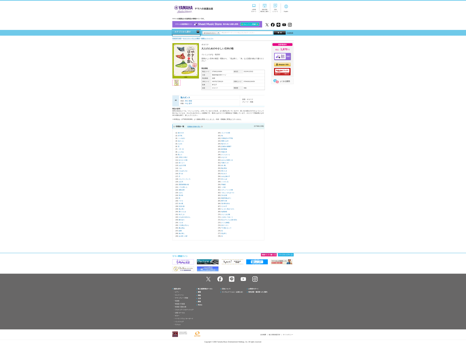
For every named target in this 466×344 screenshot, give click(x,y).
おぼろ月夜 (182, 165)
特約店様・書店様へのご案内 (257, 292)
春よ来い (182, 209)
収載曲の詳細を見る (193, 126)
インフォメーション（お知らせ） (233, 292)
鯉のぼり (182, 220)
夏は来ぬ (182, 228)
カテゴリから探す (183, 32)
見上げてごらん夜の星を (229, 220)
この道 (223, 187)
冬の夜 (181, 203)
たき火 (180, 144)
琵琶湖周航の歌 (184, 184)
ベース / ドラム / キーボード (184, 318)
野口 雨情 (188, 101)
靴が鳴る (224, 168)
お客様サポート (253, 289)
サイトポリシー (288, 334)
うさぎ (181, 222)
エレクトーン (179, 295)
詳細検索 (290, 33)
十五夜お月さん (184, 225)
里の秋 (181, 195)
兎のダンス (225, 144)
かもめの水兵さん (184, 217)
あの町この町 (183, 236)
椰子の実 (224, 201)
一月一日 (181, 149)
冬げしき (182, 214)
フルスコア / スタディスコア (184, 310)
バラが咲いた (183, 187)
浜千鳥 (180, 135)
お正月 (181, 182)
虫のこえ (181, 141)
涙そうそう (225, 225)
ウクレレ (178, 324)
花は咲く (224, 233)
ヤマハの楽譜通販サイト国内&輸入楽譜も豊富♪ (216, 24)
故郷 (180, 231)
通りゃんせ (182, 212)
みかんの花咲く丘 (227, 160)
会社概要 (263, 334)
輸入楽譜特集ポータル (205, 289)
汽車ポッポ (225, 163)
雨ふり (180, 154)
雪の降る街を (225, 203)
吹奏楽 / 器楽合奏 (180, 307)
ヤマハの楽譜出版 (193, 9)
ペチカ (181, 201)
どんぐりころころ (184, 179)
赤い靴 (223, 165)
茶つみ (181, 173)
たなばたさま (183, 171)
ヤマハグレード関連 (181, 298)
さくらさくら (225, 154)
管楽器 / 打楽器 (180, 304)
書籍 (199, 292)
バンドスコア (179, 321)
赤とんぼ (224, 179)
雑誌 (199, 295)
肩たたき (224, 171)
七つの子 (224, 206)
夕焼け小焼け (183, 157)
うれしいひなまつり (227, 193)
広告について (226, 289)
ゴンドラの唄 (225, 133)
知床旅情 (224, 212)
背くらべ (182, 163)
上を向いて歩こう (227, 217)
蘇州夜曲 (224, 149)
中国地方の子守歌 (227, 138)
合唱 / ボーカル (180, 313)
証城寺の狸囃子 (226, 146)
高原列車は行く (226, 198)
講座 (199, 301)
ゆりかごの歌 (183, 160)
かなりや (224, 157)
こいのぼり (181, 138)
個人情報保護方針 (274, 334)
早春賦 (223, 184)
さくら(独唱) (225, 222)
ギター (177, 316)
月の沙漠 (224, 195)
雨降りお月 (225, 141)
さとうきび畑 (225, 214)
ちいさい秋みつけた (227, 209)
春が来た (182, 233)
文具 (199, 298)
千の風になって (226, 228)
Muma (200, 305)
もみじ (181, 193)
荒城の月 (224, 152)
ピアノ (177, 292)
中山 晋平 (188, 103)
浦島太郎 (182, 190)
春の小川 (181, 133)
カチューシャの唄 (227, 190)
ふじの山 (181, 152)
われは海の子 (225, 176)
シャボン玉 (225, 182)
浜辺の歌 (182, 206)
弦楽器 (177, 301)
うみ (180, 168)
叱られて (224, 173)
